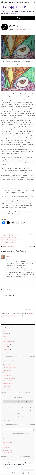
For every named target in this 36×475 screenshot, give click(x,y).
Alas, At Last (6, 386)
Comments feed (7, 450)
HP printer (14, 235)
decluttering (6, 339)
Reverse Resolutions (9, 378)
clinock (8, 256)
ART (15, 29)
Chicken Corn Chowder (9, 367)
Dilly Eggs (5, 373)
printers (3, 239)
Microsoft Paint (5, 237)
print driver (13, 237)
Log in (4, 445)
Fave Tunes (6, 344)
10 (26, 407)
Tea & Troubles (7, 388)
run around (4, 240)
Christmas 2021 (7, 381)
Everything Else (21, 29)
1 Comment (31, 234)
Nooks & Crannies (8, 383)
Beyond (5, 336)
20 (9, 413)
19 (5, 413)
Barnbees (13, 7)
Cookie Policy (9, 467)
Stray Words (6, 352)
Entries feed (6, 447)
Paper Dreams (7, 370)
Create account (7, 442)
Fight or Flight (7, 365)
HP (9, 235)
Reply (33, 281)
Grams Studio (7, 375)
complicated (4, 235)
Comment (28, 309)
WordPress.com (7, 452)
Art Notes (5, 333)
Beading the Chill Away (8, 246)
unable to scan (11, 242)
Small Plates (6, 349)
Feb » (8, 421)
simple (10, 240)
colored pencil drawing (11, 234)
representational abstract (13, 239)
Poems (5, 347)
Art (4, 234)
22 (18, 413)
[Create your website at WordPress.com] (18, 2)
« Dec (4, 421)
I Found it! (32, 246)
